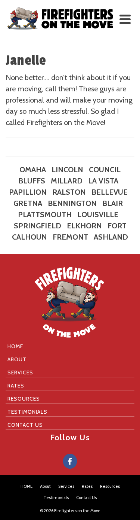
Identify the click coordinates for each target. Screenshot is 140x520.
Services (20, 372)
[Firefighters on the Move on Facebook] (70, 461)
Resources (23, 398)
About (17, 359)
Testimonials (27, 411)
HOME (15, 346)
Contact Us (25, 425)
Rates (15, 385)
